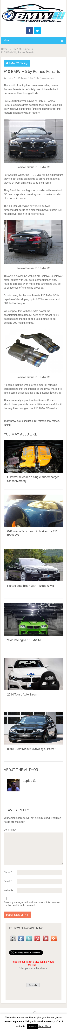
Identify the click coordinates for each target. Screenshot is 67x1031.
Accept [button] (32, 1026)
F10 (34, 420)
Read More (44, 1026)
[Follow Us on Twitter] (29, 941)
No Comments (47, 78)
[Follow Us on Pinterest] (37, 941)
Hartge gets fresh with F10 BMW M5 (30, 585)
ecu (19, 420)
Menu (7, 40)
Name (8, 872)
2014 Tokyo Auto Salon (22, 694)
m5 (49, 420)
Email (8, 881)
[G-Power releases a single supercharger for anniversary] (33, 456)
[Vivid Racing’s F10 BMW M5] (33, 619)
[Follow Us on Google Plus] (13, 941)
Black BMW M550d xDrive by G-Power (31, 749)
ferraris (42, 420)
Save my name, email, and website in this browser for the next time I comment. (32, 904)
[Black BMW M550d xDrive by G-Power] (33, 728)
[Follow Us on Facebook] (21, 941)
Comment (10, 829)
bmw (13, 420)
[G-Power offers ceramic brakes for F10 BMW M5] (33, 511)
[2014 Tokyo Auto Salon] (33, 674)
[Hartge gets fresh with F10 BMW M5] (33, 565)
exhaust (26, 420)
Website (8, 890)
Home (4, 49)
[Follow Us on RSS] (54, 941)
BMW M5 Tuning (21, 49)
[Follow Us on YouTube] (45, 941)
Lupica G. (11, 78)
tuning (7, 424)
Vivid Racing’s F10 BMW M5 (24, 640)
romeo (55, 420)
